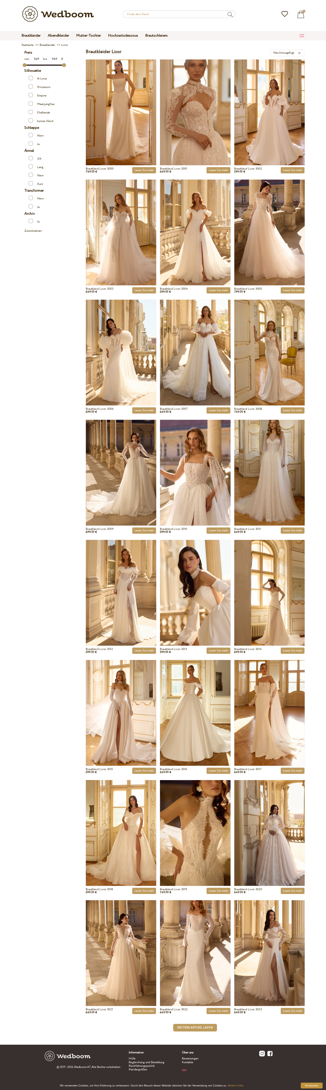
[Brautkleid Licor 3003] (121, 224)
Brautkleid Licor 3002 (248, 169)
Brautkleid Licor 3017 (247, 769)
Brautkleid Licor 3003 (99, 289)
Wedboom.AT (82, 1067)
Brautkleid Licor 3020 (248, 889)
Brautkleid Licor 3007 (174, 409)
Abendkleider (58, 35)
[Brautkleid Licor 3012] (121, 584)
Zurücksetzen (33, 231)
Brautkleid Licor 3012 (99, 649)
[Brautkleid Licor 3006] (121, 344)
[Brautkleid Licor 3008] (269, 344)
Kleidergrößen (138, 1069)
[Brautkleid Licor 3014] (269, 584)
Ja (38, 144)
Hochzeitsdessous (123, 35)
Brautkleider (31, 35)
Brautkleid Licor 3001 (173, 169)
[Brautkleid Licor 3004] (195, 224)
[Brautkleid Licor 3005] (269, 224)
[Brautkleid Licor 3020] (269, 824)
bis (45, 59)
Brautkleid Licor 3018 (99, 889)
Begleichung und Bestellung (146, 1062)
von (27, 59)
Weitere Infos (236, 1085)
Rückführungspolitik (142, 1066)
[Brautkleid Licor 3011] (269, 464)
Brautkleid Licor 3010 (173, 529)
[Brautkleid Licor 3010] (195, 464)
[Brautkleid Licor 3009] (121, 464)
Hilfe (132, 1058)
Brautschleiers (156, 35)
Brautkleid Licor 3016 (173, 769)
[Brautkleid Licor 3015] (121, 704)
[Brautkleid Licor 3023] (269, 944)
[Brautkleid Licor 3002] (269, 104)
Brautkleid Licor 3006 (100, 409)
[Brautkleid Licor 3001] (195, 104)
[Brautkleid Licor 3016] (195, 704)
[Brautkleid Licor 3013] (195, 584)
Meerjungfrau (46, 104)
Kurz (40, 184)
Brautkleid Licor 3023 (248, 1009)
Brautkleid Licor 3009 (100, 529)
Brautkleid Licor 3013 (173, 649)
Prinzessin (43, 87)
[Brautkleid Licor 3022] (195, 944)
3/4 (39, 159)
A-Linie (42, 78)
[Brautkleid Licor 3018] (121, 824)
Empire (41, 95)
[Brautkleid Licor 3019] (195, 824)
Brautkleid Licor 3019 (173, 889)
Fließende (43, 112)
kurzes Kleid (45, 121)
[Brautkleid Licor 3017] (269, 704)
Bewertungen (190, 1058)
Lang (40, 167)
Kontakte (187, 1062)
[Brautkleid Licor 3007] (195, 344)
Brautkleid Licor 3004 (174, 289)
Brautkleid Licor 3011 (247, 529)
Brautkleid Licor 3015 (99, 769)
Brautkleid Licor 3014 (248, 649)
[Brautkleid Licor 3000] (121, 104)
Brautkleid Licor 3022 (174, 1009)
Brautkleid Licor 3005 (248, 289)
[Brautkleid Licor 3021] (121, 944)
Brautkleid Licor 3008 (248, 409)
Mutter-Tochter (88, 35)
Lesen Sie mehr (144, 170)
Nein (40, 136)
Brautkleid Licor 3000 (100, 169)
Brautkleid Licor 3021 (99, 1009)
